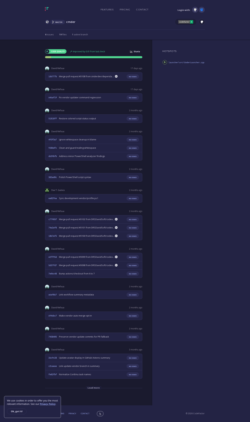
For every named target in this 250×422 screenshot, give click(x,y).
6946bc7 (52, 315)
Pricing (125, 9)
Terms (61, 413)
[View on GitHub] (202, 22)
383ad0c (52, 177)
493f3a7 (52, 139)
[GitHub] (195, 10)
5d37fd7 (52, 265)
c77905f (52, 219)
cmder (71, 22)
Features (107, 9)
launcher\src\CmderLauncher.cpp (186, 62)
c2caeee (52, 366)
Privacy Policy (48, 404)
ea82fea (52, 198)
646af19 (52, 97)
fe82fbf (52, 374)
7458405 (52, 336)
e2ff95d (52, 257)
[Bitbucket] (202, 10)
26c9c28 (52, 358)
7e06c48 (52, 273)
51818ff (52, 118)
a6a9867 (52, 294)
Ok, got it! (17, 411)
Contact (142, 9)
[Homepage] (57, 9)
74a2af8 (52, 227)
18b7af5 (52, 236)
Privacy (72, 413)
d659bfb (52, 156)
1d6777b (52, 76)
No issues (133, 77)
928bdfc (52, 148)
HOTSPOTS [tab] (169, 51)
